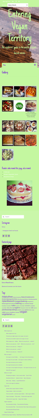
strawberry (12, 312)
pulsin (23, 309)
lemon (27, 307)
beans (23, 303)
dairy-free (9, 308)
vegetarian (7, 314)
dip (13, 308)
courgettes (32, 305)
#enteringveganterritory (9, 299)
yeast (14, 314)
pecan (35, 307)
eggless (17, 308)
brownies (9, 305)
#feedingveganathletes (23, 299)
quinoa (27, 310)
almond (13, 303)
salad (3, 312)
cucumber (4, 307)
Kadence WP (29, 414)
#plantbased (8, 301)
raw (30, 310)
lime (29, 307)
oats (32, 308)
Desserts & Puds (9, 176)
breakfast (4, 305)
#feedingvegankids (32, 299)
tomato (17, 312)
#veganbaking (20, 301)
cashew (18, 305)
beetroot (27, 303)
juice (24, 307)
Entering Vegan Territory (20, 27)
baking (19, 303)
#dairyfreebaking (17, 297)
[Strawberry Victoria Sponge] (19, 193)
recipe (32, 309)
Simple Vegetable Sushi (11, 174)
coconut (27, 305)
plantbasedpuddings (9, 310)
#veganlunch (30, 301)
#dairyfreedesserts (27, 297)
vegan (23, 311)
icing (22, 307)
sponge (7, 312)
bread (31, 303)
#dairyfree (7, 296)
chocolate (22, 305)
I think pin (7, 172)
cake (13, 305)
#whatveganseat (6, 303)
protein (19, 310)
